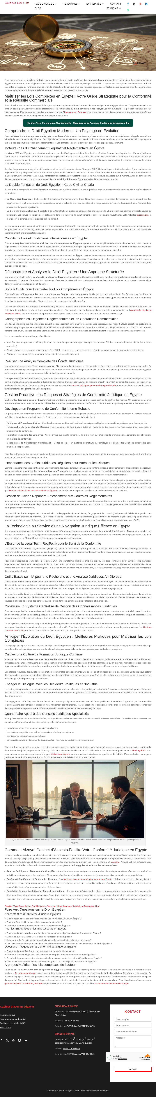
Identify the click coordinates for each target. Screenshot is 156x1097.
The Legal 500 (139, 750)
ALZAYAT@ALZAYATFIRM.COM (79, 1026)
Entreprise (93, 4)
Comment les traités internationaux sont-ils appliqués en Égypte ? (38, 925)
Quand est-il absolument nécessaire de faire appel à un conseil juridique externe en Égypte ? (52, 961)
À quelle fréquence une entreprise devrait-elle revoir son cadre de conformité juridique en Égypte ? (54, 958)
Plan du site (5, 1027)
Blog (38, 8)
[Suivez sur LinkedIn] (26, 1040)
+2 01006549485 (71, 1048)
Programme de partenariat (13, 1019)
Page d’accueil (44, 4)
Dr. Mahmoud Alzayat (25, 973)
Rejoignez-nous (7, 1015)
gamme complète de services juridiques (24, 983)
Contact (115, 4)
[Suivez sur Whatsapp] (128, 10)
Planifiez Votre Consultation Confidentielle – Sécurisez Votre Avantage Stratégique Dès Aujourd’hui (52, 906)
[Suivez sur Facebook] (2, 1040)
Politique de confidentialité (12, 1023)
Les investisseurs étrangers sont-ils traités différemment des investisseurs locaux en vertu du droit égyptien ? (59, 943)
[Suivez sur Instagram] (20, 1040)
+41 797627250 (71, 1020)
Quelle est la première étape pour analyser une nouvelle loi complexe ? (41, 951)
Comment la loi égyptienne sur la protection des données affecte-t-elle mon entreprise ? (49, 940)
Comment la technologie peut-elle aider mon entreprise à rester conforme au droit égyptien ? (51, 954)
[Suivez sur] (128, 4)
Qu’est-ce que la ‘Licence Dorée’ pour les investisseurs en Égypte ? (39, 936)
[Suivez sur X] (8, 1040)
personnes (70, 4)
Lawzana (115, 862)
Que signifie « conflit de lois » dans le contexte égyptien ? (34, 922)
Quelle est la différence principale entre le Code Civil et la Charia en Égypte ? (44, 918)
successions (142, 215)
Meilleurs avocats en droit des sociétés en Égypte (88, 879)
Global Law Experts (60, 754)
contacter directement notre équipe (111, 983)
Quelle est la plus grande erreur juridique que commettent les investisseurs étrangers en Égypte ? (54, 933)
